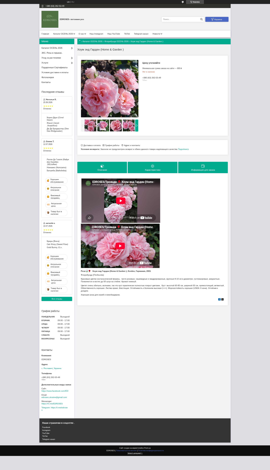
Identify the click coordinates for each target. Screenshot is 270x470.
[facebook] (219, 300)
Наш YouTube (113, 34)
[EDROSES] (49, 19)
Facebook (46, 427)
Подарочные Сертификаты (54, 67)
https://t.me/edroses (54, 408)
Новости (156, 34)
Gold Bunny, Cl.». (54, 247)
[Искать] (201, 19)
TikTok (127, 34)
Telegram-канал (141, 34)
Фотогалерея (47, 77)
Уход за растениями (51, 58)
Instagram (46, 430)
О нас (81, 34)
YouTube (45, 433)
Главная (45, 34)
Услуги (44, 62)
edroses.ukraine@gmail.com (54, 397)
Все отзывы (57, 299)
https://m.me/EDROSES (52, 403)
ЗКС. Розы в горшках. (51, 53)
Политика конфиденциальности (151, 451)
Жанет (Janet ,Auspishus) (53, 124)
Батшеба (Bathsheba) (57, 170)
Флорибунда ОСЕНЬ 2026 (116, 41)
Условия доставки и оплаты (54, 72)
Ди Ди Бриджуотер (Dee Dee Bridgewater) (58, 129)
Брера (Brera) (53, 241)
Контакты (46, 82)
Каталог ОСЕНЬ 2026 (63, 34)
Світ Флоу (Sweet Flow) (57, 244)
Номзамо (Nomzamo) (56, 167)
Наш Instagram (96, 34)
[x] (222, 300)
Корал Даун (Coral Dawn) (55, 118)
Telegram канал (48, 439)
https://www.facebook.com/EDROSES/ (58, 391)
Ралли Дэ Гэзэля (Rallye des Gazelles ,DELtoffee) (58, 161)
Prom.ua (147, 448)
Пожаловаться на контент (126, 451)
